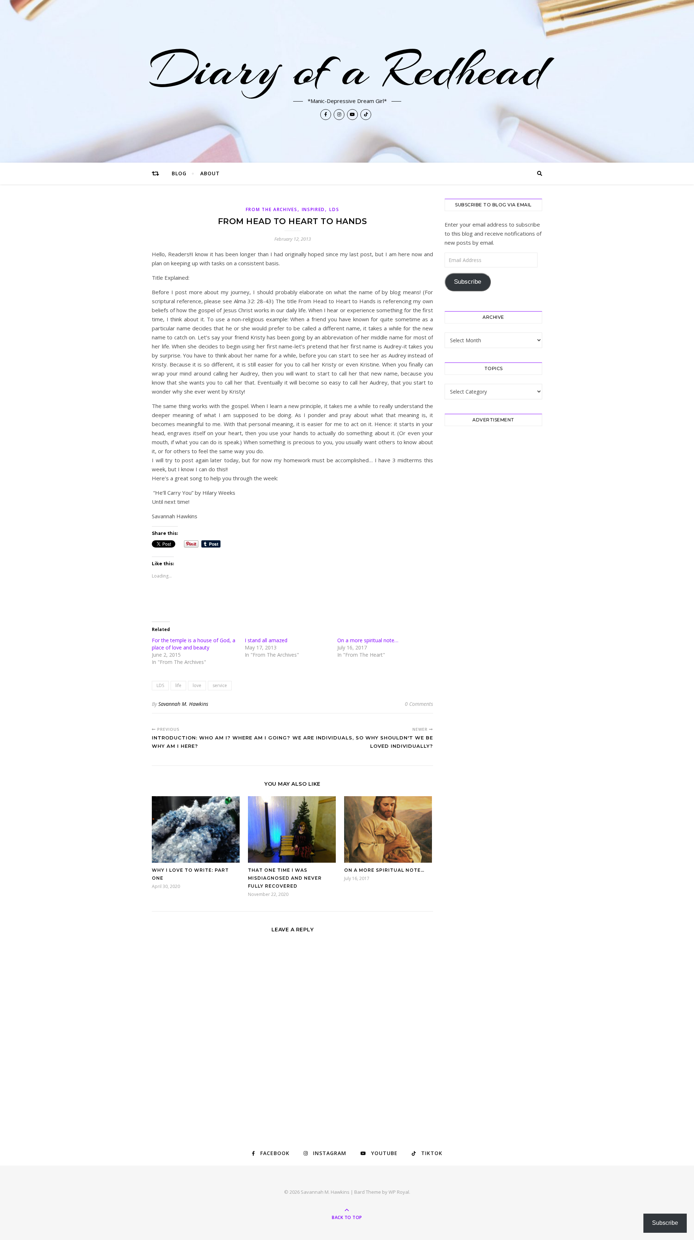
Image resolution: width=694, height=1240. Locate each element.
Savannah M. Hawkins (183, 703)
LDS (334, 209)
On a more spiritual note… (367, 640)
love (197, 685)
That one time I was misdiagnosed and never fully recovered (285, 878)
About (210, 173)
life (178, 685)
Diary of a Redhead (347, 69)
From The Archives (271, 209)
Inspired (313, 209)
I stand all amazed (267, 640)
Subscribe (467, 281)
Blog (179, 173)
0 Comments (419, 703)
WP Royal (399, 1192)
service (220, 685)
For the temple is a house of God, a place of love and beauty (193, 644)
